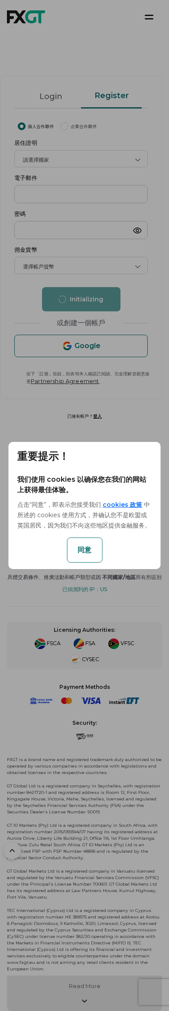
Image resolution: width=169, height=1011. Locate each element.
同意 (84, 550)
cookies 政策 (122, 505)
